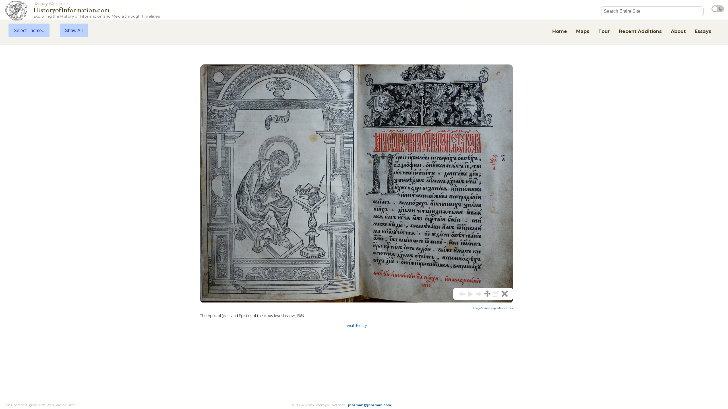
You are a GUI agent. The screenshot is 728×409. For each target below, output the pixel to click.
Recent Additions (640, 31)
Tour (604, 31)
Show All (74, 30)
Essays (703, 31)
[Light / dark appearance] (718, 8)
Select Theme (28, 30)
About (678, 31)
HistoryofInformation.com (96, 9)
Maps (582, 31)
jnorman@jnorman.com (369, 405)
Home (559, 31)
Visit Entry (356, 325)
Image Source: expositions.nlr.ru (493, 308)
